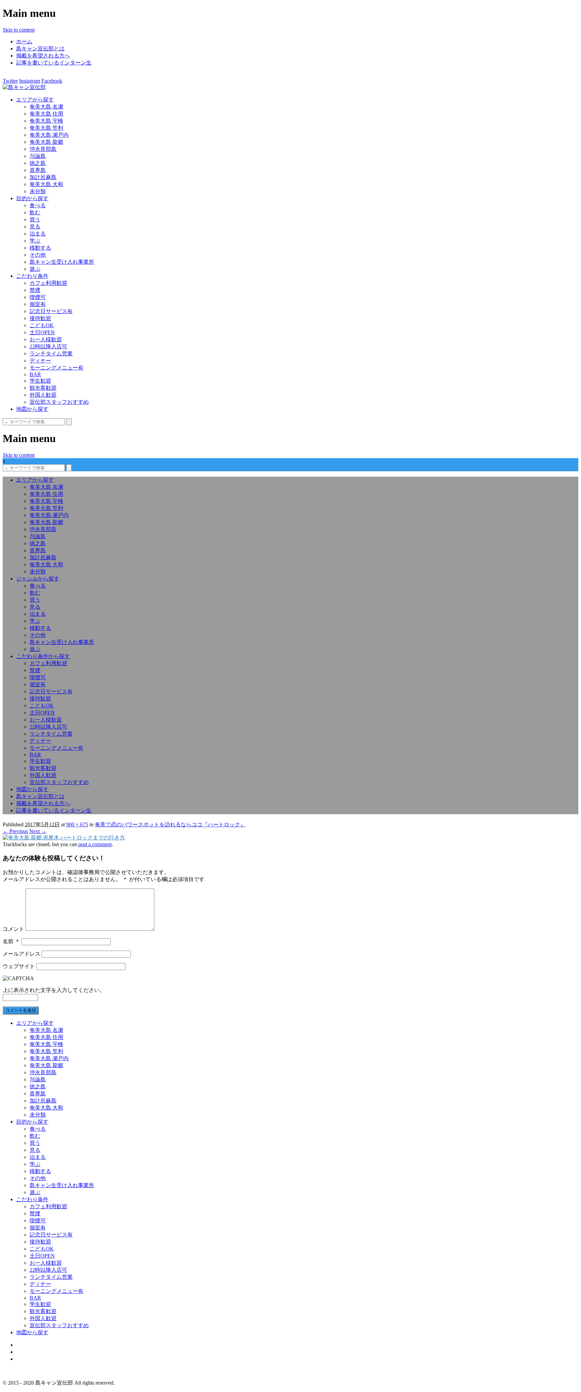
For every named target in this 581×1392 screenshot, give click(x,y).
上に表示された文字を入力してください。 (54, 990)
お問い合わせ (32, 1359)
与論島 (38, 156)
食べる (38, 205)
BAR (35, 374)
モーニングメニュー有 (56, 368)
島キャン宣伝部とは (40, 48)
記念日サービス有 (51, 311)
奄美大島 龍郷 (46, 142)
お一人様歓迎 (46, 339)
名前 (11, 941)
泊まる (38, 233)
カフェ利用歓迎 (48, 283)
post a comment (95, 844)
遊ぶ (35, 269)
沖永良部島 (43, 149)
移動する (40, 248)
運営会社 (27, 1352)
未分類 (38, 191)
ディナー (40, 360)
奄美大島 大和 (46, 184)
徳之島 (38, 163)
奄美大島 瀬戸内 (49, 135)
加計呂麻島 (43, 177)
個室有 (38, 304)
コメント (13, 929)
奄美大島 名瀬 (46, 107)
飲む (35, 212)
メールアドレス (21, 954)
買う (35, 219)
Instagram (29, 81)
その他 (38, 255)
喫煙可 (38, 297)
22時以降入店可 (48, 346)
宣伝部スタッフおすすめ (59, 402)
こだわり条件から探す (43, 656)
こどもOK (42, 325)
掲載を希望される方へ (43, 55)
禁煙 (35, 290)
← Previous (15, 831)
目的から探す (32, 198)
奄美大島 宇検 (46, 121)
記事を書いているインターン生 (53, 63)
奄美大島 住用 (46, 114)
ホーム (24, 41)
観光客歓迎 (43, 388)
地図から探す (32, 409)
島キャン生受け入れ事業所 (62, 262)
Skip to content (19, 30)
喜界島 (38, 170)
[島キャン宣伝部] (24, 87)
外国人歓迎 (43, 395)
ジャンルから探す (37, 578)
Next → (37, 831)
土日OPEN (42, 332)
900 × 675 (77, 824)
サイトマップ (32, 1345)
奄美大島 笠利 (46, 128)
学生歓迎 (40, 381)
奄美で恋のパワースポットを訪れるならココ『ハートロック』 (170, 824)
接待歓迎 (40, 318)
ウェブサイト (19, 966)
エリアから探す (35, 99)
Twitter (10, 81)
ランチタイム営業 (51, 353)
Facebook (51, 81)
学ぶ (35, 241)
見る (35, 226)
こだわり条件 (32, 276)
